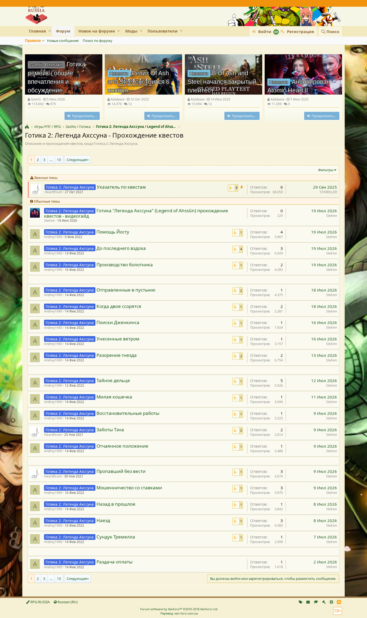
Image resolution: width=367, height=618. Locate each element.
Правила (33, 40)
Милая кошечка (114, 397)
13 (59, 159)
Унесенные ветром (117, 339)
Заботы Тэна (110, 429)
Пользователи (162, 31)
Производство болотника (124, 264)
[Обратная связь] (308, 602)
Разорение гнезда (116, 355)
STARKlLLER (328, 192)
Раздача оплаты (114, 562)
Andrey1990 (53, 237)
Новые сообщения (62, 40)
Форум (63, 31)
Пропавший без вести (121, 471)
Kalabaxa (117, 99)
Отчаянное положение (122, 446)
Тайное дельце (113, 380)
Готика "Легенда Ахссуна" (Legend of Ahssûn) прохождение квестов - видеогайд (136, 213)
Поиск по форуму (97, 40)
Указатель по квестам (121, 187)
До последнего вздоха (121, 248)
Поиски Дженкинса (117, 322)
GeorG (36, 99)
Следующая (77, 159)
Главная (37, 31)
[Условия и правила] (316, 602)
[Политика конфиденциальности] (324, 602)
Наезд (103, 520)
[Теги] (301, 602)
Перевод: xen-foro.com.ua (179, 613)
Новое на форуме (96, 31)
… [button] (51, 159)
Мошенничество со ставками (129, 487)
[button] (49, 31)
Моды (131, 31)
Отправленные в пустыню (125, 290)
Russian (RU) (67, 601)
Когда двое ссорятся (118, 306)
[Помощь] (331, 602)
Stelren (49, 220)
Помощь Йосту (112, 232)
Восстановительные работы (127, 413)
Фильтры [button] (325, 169)
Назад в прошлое (115, 504)
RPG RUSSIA (40, 601)
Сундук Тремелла (115, 537)
